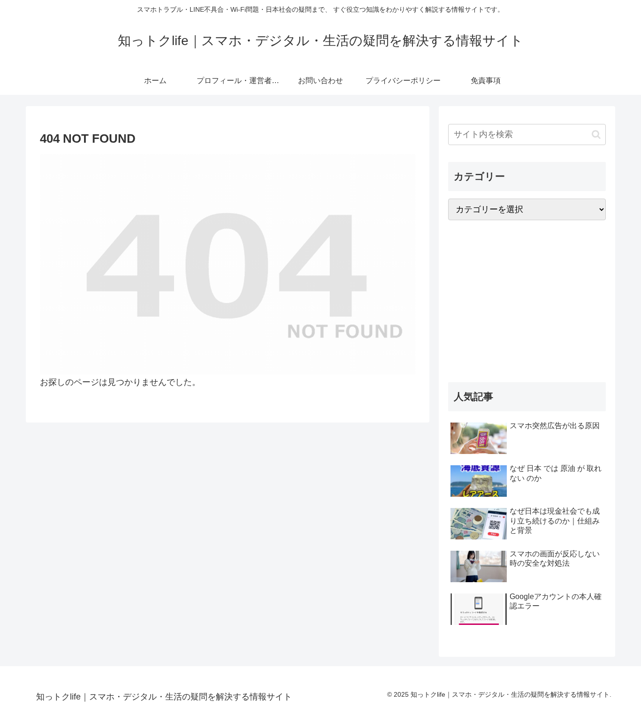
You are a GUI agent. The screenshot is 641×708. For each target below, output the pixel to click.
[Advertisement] (527, 301)
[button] (596, 134)
